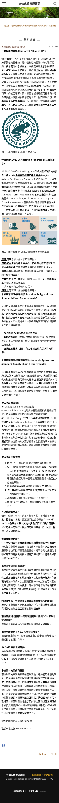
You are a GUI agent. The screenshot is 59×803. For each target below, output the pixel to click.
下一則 (54, 754)
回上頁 (42, 754)
